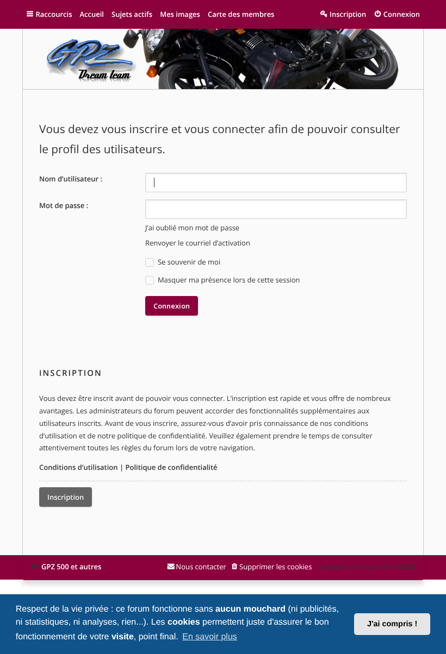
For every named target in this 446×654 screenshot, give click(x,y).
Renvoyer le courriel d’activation (197, 243)
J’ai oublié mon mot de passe (192, 227)
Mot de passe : (63, 205)
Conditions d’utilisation (78, 467)
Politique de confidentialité (171, 467)
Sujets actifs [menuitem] (132, 14)
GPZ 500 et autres (71, 566)
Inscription (65, 497)
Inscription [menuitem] (348, 14)
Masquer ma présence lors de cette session (228, 280)
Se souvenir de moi (188, 262)
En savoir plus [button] (209, 637)
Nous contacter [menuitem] (201, 566)
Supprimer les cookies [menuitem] (275, 566)
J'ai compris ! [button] (392, 624)
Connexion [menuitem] (401, 14)
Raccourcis (54, 14)
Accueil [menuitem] (91, 14)
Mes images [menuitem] (180, 14)
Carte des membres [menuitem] (241, 14)
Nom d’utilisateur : (70, 179)
